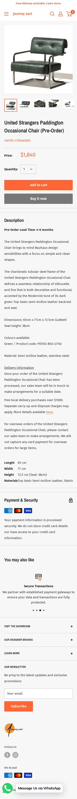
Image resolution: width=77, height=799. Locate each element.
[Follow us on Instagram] (15, 755)
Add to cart (38, 185)
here (49, 412)
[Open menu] (6, 14)
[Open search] (52, 14)
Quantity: (11, 169)
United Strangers (17, 140)
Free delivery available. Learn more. (38, 3)
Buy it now (38, 199)
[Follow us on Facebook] (7, 755)
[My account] (60, 14)
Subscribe (19, 706)
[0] (69, 13)
